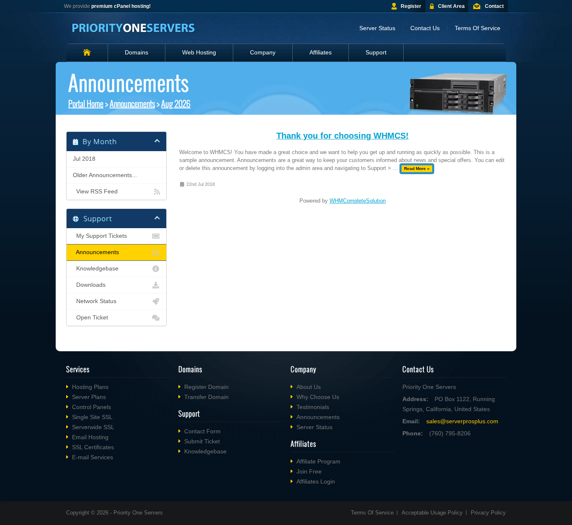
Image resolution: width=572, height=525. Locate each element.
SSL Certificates (93, 447)
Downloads (89, 285)
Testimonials (312, 407)
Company (263, 52)
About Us (308, 386)
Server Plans (89, 397)
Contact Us (425, 28)
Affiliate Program (318, 461)
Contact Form (202, 431)
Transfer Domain (206, 397)
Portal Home (85, 103)
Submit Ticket (202, 441)
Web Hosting (199, 52)
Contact (494, 6)
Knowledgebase (96, 268)
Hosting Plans (90, 386)
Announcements (132, 103)
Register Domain (206, 386)
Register (411, 6)
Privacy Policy (488, 513)
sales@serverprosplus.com (462, 421)
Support (376, 52)
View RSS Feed (95, 191)
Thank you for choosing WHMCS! (342, 136)
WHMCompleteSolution (358, 201)
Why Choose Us (317, 397)
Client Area (451, 6)
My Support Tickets (100, 236)
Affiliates (320, 52)
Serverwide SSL (93, 427)
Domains (136, 52)
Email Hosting (90, 437)
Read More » (417, 168)
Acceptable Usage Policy (432, 513)
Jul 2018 (84, 159)
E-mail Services (92, 457)
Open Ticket (90, 317)
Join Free (309, 471)
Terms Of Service (477, 28)
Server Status (377, 28)
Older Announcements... (105, 175)
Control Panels (91, 407)
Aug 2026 (176, 103)
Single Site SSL (92, 417)
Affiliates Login (315, 481)
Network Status (94, 301)
